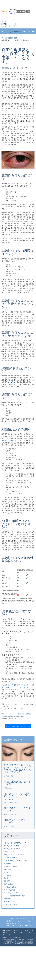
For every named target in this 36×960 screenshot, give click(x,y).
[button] (24, 31)
